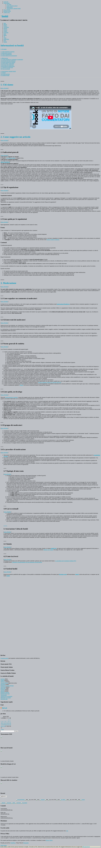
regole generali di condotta (11, 397)
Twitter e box (7, 12)
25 (2, 726)
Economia (6, 32)
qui (67, 830)
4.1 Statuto (3, 72)
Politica (5, 26)
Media (5, 35)
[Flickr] (13, 802)
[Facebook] (8, 802)
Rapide (5, 42)
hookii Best (6, 39)
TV (4, 36)
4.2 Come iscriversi (5, 74)
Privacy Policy (49, 840)
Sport (5, 34)
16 (10, 723)
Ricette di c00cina (5, 692)
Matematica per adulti (6, 697)
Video (5, 38)
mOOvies (3, 681)
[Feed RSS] (24, 802)
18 (2, 724)
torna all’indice (4, 88)
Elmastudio (26, 842)
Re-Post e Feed (7, 11)
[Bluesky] (3, 802)
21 (7, 724)
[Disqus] (50, 596)
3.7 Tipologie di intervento (7, 67)
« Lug (2, 729)
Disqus (21, 385)
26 (4, 726)
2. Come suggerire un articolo (7, 51)
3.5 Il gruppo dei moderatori (7, 64)
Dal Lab (4, 708)
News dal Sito (7, 9)
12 (4, 723)
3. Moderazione (4, 58)
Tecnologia (6, 27)
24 (1, 726)
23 (10, 724)
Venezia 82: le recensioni (6, 696)
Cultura (5, 31)
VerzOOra (3, 687)
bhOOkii (3, 679)
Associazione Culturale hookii (14, 8)
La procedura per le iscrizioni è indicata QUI (65, 560)
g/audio (2, 680)
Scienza (5, 30)
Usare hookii (7, 3)
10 (1, 723)
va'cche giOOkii (4, 683)
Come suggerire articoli (12, 5)
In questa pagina (4, 658)
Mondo (5, 24)
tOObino (3, 689)
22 (8, 724)
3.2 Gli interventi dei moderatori (8, 60)
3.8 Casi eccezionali (5, 68)
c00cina (2, 691)
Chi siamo (9, 4)
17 (1, 724)
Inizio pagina (4, 845)
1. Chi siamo (4, 49)
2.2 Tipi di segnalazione (6, 54)
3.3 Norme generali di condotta (8, 62)
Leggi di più (87, 846)
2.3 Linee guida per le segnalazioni (9, 55)
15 (8, 723)
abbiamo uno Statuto (48, 549)
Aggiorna (4, 796)
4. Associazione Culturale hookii (8, 71)
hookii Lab (53, 548)
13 (5, 723)
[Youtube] (18, 802)
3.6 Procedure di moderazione (8, 66)
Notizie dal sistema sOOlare (7, 685)
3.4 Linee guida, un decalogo (7, 63)
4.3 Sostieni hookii (5, 75)
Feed (5, 40)
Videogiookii (4, 695)
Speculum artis (4, 699)
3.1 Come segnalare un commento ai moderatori (12, 59)
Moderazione (10, 7)
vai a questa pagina (10, 158)
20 (5, 724)
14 (7, 723)
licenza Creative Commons (53, 239)
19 (4, 724)
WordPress (12, 842)
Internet (5, 28)
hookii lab (6, 1)
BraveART (3, 688)
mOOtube (3, 684)
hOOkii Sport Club (5, 693)
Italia (5, 23)
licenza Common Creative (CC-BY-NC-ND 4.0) (49, 382)
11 (2, 723)
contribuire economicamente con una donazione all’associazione (27, 562)
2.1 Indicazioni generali (6, 53)
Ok (83, 846)
